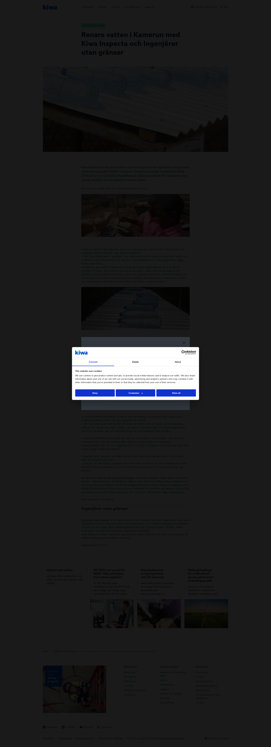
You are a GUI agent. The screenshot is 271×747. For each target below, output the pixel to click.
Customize (134, 393)
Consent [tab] (93, 362)
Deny (95, 393)
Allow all (176, 393)
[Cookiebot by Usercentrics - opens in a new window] (183, 352)
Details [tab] (135, 362)
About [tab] (178, 362)
